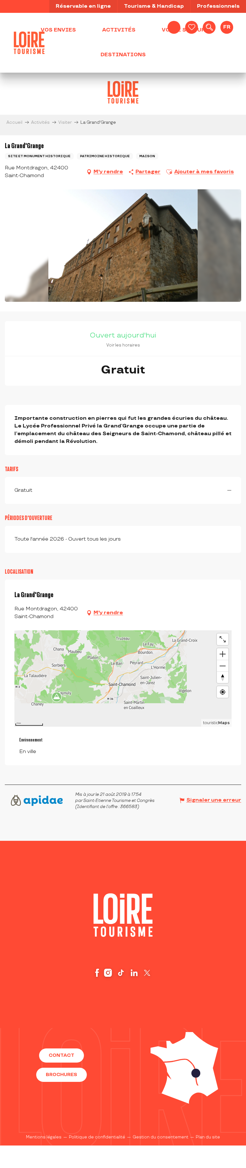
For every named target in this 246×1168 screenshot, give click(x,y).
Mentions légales (44, 1137)
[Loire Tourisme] (29, 43)
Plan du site (208, 1137)
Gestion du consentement (160, 1137)
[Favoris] (191, 27)
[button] (209, 27)
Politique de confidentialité (97, 1137)
